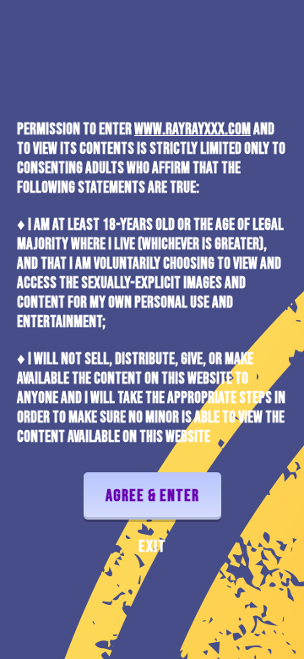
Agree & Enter (152, 496)
